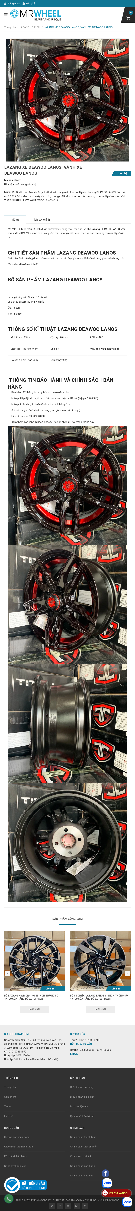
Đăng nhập (13, 3)
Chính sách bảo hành (82, 1165)
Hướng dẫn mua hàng (17, 1137)
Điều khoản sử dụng (82, 1087)
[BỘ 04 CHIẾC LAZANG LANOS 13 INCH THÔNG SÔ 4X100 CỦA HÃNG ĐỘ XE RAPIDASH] (100, 961)
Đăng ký (30, 3)
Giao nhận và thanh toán (18, 1146)
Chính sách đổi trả (80, 1156)
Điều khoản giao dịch (82, 1096)
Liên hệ (8, 1116)
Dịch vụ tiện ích (79, 1106)
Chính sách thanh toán (83, 1137)
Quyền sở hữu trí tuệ (82, 1116)
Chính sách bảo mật (82, 1175)
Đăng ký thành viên (15, 1165)
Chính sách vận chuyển (83, 1146)
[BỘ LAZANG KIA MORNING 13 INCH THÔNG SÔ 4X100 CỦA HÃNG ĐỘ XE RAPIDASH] (34, 961)
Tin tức (8, 1106)
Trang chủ (10, 1087)
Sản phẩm (10, 1096)
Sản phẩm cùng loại (67, 918)
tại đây (54, 422)
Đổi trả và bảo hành (15, 1156)
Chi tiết (36, 1009)
